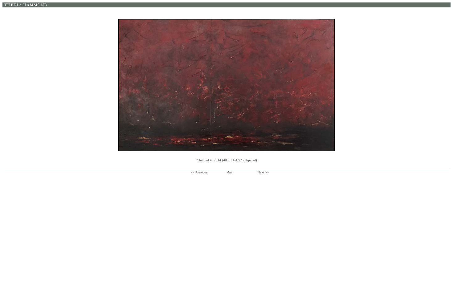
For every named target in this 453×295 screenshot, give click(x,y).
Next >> (263, 172)
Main (229, 172)
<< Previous (199, 172)
